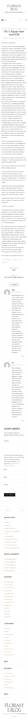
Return (7, 522)
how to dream (9, 634)
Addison (7, 559)
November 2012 (9, 596)
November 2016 (9, 582)
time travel (5, 262)
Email (6, 477)
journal (15, 259)
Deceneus (4, 28)
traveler (7, 38)
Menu (4, 20)
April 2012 (7, 616)
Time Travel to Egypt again (13, 548)
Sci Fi (16, 28)
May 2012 (7, 614)
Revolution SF (8, 682)
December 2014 (9, 587)
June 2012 (7, 611)
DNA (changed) (9, 536)
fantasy (7, 631)
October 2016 (8, 585)
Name (6, 469)
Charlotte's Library (10, 676)
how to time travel (6, 259)
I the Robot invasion (11, 542)
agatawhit (7, 565)
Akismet (19, 461)
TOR (6, 685)
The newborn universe (11, 545)
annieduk (7, 570)
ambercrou (8, 567)
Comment (6, 441)
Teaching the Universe (11, 539)
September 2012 (9, 602)
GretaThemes (14, 716)
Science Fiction (22, 28)
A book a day (8, 673)
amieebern (8, 562)
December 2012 (9, 593)
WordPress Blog (9, 688)
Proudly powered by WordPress (9, 713)
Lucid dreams (8, 643)
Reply (22, 356)
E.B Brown (8, 679)
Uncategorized (9, 654)
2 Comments (21, 38)
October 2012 (8, 599)
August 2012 (8, 605)
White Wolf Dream (10, 528)
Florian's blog (14, 8)
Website (6, 484)
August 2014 (8, 590)
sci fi (20, 259)
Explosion (8, 525)
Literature (11, 28)
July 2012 (7, 608)
